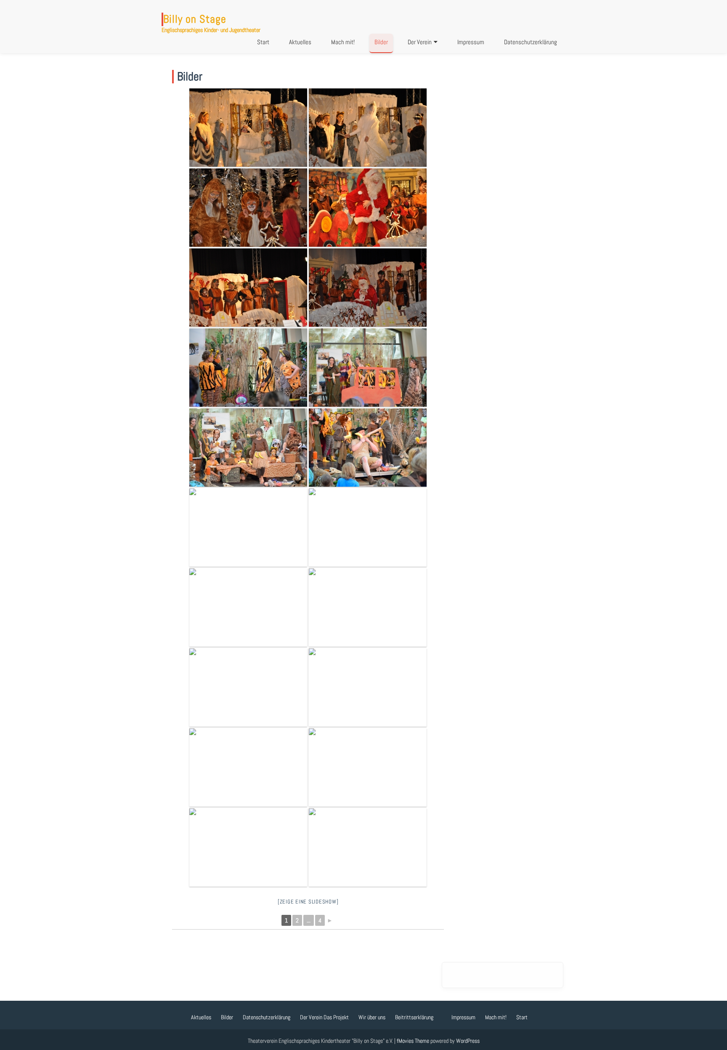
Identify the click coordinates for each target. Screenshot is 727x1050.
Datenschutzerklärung (530, 42)
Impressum (470, 42)
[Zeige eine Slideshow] (308, 901)
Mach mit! (343, 42)
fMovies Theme (413, 1041)
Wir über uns (371, 1017)
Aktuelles (300, 42)
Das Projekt (336, 1017)
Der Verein (420, 42)
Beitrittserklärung (414, 1017)
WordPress (468, 1041)
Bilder (381, 42)
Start (263, 42)
